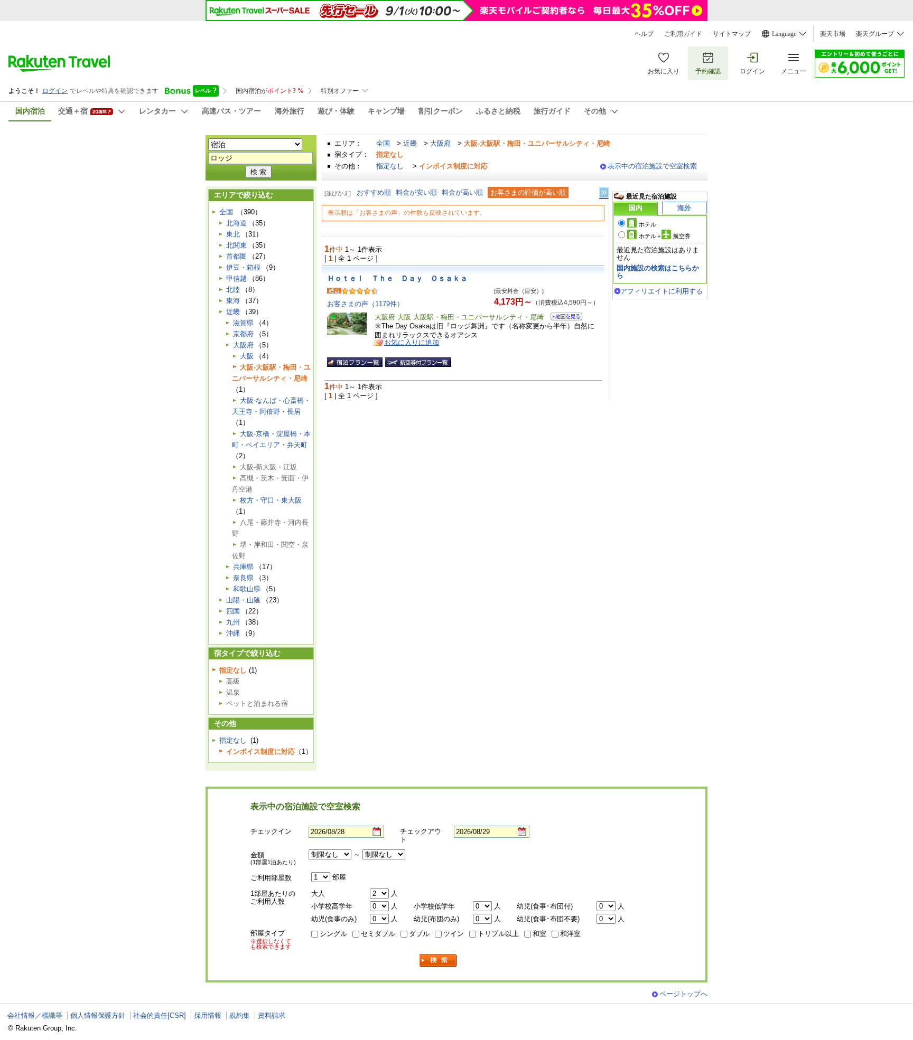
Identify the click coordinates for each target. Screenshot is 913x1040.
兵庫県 (243, 567)
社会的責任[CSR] (159, 1015)
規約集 (239, 1015)
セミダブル (378, 934)
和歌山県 (246, 589)
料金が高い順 (462, 192)
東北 (233, 234)
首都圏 (236, 256)
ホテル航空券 (665, 236)
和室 (539, 934)
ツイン (453, 934)
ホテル (647, 224)
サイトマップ (732, 33)
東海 (233, 301)
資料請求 (271, 1015)
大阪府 (440, 143)
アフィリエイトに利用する (661, 291)
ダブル (419, 934)
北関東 (236, 245)
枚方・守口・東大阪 (271, 500)
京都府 (243, 334)
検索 (439, 960)
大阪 (247, 356)
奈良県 (243, 578)
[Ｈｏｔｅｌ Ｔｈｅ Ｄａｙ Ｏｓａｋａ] (563, 318)
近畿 (410, 143)
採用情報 (207, 1015)
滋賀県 (243, 323)
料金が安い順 (416, 192)
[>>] (604, 193)
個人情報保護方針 (97, 1015)
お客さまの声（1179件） (365, 304)
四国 (233, 611)
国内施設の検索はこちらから (658, 271)
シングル (333, 934)
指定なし (390, 166)
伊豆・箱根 (243, 267)
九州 (233, 622)
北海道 (236, 223)
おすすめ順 (374, 192)
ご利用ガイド (683, 33)
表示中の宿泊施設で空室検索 (652, 166)
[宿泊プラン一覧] (355, 362)
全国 (383, 143)
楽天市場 (832, 33)
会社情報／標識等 (34, 1015)
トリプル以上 (498, 934)
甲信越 (236, 278)
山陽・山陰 (243, 600)
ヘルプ (644, 33)
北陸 (233, 290)
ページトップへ (683, 994)
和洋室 (570, 934)
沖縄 (233, 633)
